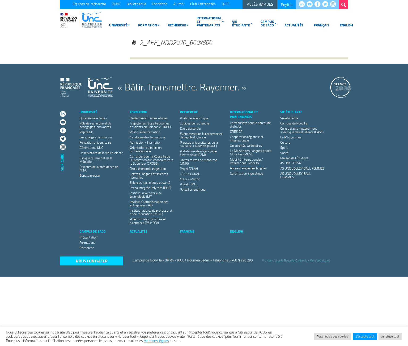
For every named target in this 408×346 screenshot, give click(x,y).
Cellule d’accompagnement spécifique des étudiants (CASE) (302, 130)
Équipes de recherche (89, 3)
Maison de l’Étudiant (294, 158)
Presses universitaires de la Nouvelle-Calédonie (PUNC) (199, 144)
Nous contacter (92, 261)
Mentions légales (320, 260)
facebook (318, 4)
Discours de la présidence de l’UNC (99, 168)
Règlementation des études (149, 118)
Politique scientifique (194, 118)
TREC (225, 3)
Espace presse (90, 175)
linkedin (303, 4)
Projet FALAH (189, 168)
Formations (87, 242)
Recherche (177, 25)
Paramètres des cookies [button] (332, 336)
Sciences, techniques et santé (150, 182)
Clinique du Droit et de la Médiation (96, 160)
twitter (326, 4)
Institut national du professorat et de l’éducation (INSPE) (151, 212)
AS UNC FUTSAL (291, 163)
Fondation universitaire (95, 142)
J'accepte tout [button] (365, 336)
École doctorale (190, 128)
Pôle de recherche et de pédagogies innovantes (95, 125)
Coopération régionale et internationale (246, 138)
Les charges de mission (96, 137)
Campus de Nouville (293, 123)
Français (321, 25)
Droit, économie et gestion (148, 168)
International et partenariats (209, 21)
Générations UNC (91, 147)
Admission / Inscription (145, 142)
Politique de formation (145, 132)
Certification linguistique (246, 173)
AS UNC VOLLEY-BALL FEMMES (302, 168)
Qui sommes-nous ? (93, 118)
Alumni (178, 3)
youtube (311, 4)
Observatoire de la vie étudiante (101, 152)
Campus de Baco (267, 23)
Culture (285, 142)
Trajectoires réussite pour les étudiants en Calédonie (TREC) (150, 125)
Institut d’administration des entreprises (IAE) (149, 203)
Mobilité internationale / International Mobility (246, 161)
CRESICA (236, 131)
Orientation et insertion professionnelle (146, 149)
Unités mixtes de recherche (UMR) (198, 162)
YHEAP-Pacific (190, 179)
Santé (284, 152)
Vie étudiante (241, 23)
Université (118, 25)
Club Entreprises (203, 3)
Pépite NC (86, 132)
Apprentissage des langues (248, 168)
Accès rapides (260, 4)
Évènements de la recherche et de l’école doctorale (201, 135)
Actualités (294, 25)
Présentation (88, 237)
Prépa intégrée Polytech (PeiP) (150, 187)
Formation (147, 25)
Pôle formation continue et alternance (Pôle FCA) (148, 221)
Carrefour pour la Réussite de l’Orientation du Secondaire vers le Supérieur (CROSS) (151, 160)
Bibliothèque (136, 3)
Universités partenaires (246, 145)
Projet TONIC (188, 184)
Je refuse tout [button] (390, 336)
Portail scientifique (192, 189)
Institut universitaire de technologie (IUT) (146, 195)
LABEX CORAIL (190, 173)
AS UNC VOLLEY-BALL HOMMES (295, 175)
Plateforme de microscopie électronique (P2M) (198, 153)
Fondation (160, 3)
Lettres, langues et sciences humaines (149, 175)
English (287, 4)
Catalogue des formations (147, 137)
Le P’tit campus (291, 137)
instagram (334, 4)
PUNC (116, 3)
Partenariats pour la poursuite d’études (250, 124)
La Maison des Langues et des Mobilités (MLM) (250, 152)
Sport (284, 147)
